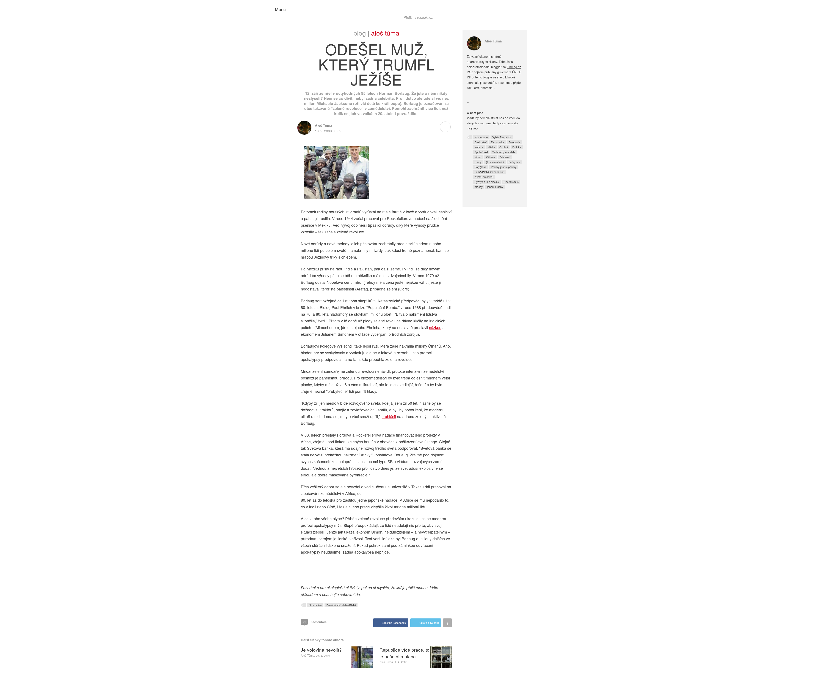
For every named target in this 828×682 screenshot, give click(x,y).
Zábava (490, 157)
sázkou (435, 327)
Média (491, 147)
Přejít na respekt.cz (418, 17)
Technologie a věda (503, 152)
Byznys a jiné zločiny (487, 182)
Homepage (481, 137)
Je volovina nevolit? (321, 649)
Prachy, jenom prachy (503, 167)
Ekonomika (315, 605)
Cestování (480, 142)
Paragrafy (514, 162)
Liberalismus (511, 182)
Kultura (479, 147)
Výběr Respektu (501, 137)
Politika (516, 147)
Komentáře (315, 622)
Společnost (481, 152)
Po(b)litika (480, 167)
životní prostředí (484, 177)
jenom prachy (495, 187)
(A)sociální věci (495, 162)
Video (478, 157)
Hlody (478, 162)
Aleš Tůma (385, 32)
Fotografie (515, 142)
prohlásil (388, 416)
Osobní (503, 147)
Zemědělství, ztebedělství (341, 605)
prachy (479, 187)
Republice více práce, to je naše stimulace (405, 652)
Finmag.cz (514, 67)
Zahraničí (504, 157)
